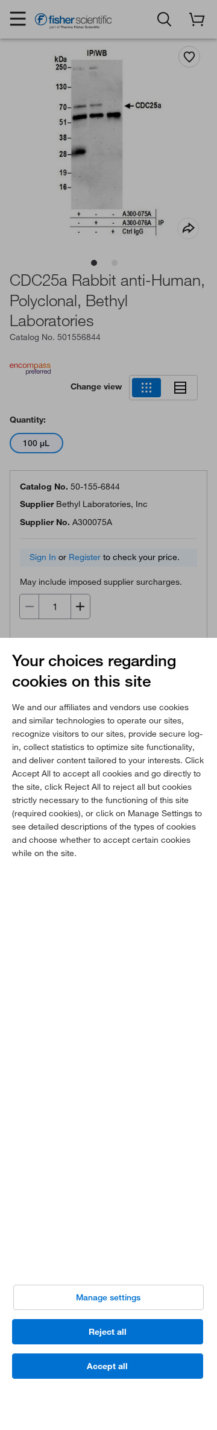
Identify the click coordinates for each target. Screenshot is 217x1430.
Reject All (108, 1331)
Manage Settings (108, 1297)
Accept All (107, 1366)
